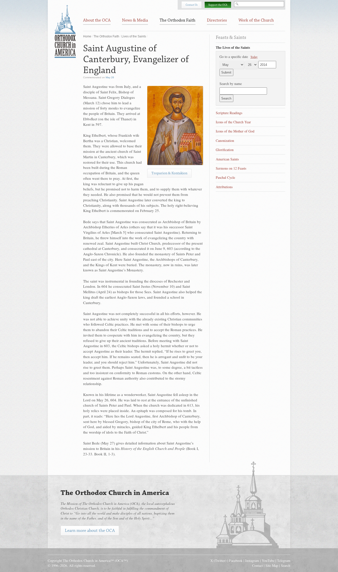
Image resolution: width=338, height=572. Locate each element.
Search (285, 565)
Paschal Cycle (225, 177)
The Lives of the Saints (233, 47)
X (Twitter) (218, 560)
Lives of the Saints (133, 36)
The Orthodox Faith (106, 36)
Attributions (224, 187)
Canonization (225, 140)
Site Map (272, 565)
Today (254, 57)
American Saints (227, 159)
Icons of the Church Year (233, 122)
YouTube (268, 560)
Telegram (283, 560)
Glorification (225, 150)
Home (87, 36)
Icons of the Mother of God (235, 131)
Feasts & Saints (231, 37)
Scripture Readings (229, 113)
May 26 (110, 77)
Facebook (235, 560)
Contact (257, 565)
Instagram (252, 560)
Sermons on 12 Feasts (231, 168)
